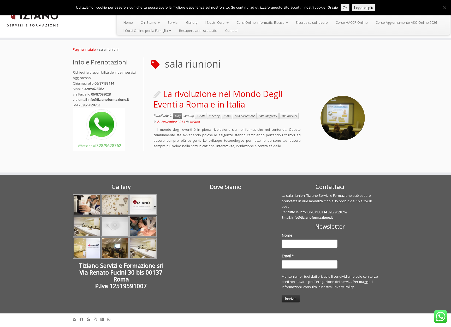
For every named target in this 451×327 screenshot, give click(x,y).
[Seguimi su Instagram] (97, 319)
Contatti (231, 30)
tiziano (195, 122)
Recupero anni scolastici (198, 30)
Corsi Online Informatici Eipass (260, 22)
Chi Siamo (149, 22)
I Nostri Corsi (215, 22)
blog (177, 116)
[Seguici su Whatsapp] (110, 319)
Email (288, 255)
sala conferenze (245, 116)
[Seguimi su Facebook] (83, 319)
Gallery (192, 22)
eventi (201, 116)
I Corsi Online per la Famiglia (146, 30)
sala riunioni (289, 116)
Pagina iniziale (84, 49)
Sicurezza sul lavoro (312, 22)
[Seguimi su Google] (90, 319)
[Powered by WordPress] (225, 318)
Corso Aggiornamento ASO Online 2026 (406, 22)
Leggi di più (363, 7)
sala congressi (268, 116)
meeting (214, 116)
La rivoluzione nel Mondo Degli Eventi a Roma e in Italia (217, 99)
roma (227, 116)
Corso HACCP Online (352, 22)
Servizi (173, 22)
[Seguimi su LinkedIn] (103, 319)
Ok (345, 7)
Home (128, 22)
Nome (287, 235)
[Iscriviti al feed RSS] (76, 319)
